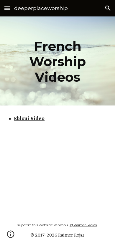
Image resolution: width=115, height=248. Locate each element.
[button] (7, 8)
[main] (57, 61)
